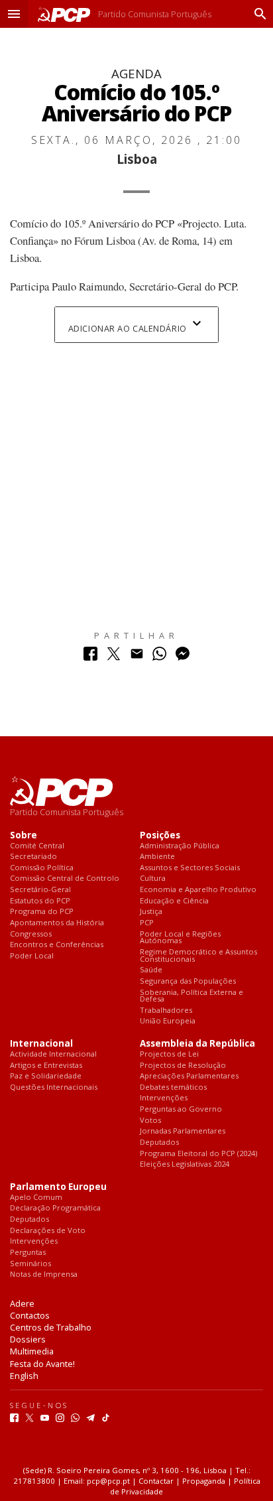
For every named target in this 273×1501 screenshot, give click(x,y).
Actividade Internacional (53, 1054)
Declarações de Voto (47, 1230)
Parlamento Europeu (58, 1187)
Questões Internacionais (53, 1087)
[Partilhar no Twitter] (114, 657)
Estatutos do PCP (40, 901)
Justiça (151, 911)
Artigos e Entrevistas (46, 1065)
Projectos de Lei (169, 1054)
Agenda (136, 73)
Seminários (30, 1264)
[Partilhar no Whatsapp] (159, 657)
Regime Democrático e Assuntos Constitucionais (198, 955)
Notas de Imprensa (44, 1274)
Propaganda (203, 1481)
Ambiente (157, 856)
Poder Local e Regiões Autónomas (180, 938)
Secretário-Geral (40, 889)
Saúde (151, 970)
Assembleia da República (197, 1043)
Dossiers (28, 1339)
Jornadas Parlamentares (182, 1131)
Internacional (41, 1043)
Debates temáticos (173, 1087)
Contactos (30, 1315)
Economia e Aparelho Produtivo (198, 889)
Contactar (156, 1481)
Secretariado (33, 856)
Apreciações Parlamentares (189, 1076)
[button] (14, 14)
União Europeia (167, 1021)
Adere (22, 1303)
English (24, 1376)
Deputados (159, 1142)
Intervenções (164, 1098)
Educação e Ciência (174, 901)
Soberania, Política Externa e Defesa (191, 996)
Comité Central (37, 846)
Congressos (31, 934)
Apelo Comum (36, 1197)
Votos (150, 1120)
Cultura (153, 878)
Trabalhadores (166, 1010)
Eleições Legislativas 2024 (184, 1164)
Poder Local (32, 956)
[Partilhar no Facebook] (90, 657)
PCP (147, 923)
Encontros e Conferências (56, 944)
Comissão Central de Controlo (64, 878)
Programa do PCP (42, 911)
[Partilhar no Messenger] (183, 657)
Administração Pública (179, 846)
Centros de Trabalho (50, 1327)
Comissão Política (42, 868)
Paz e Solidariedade (46, 1076)
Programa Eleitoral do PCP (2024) (198, 1153)
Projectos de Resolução (183, 1065)
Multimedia (32, 1351)
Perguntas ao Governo (181, 1109)
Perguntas (28, 1252)
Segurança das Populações (188, 981)
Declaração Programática (55, 1208)
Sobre (23, 835)
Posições (160, 835)
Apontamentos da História (57, 923)
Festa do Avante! (42, 1364)
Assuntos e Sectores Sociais (190, 868)
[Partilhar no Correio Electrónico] (137, 657)
